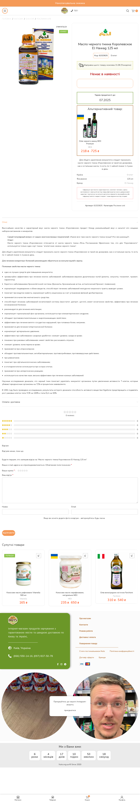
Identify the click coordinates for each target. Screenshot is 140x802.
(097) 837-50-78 (43, 656)
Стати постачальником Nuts (92, 651)
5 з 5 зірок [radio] (27, 471)
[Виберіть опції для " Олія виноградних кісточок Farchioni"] (132, 555)
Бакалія (30, 19)
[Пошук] (127, 10)
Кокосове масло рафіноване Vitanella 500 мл (23, 594)
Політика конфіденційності (122, 651)
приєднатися (70, 710)
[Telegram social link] (65, 664)
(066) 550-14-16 (23, 656)
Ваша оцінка (8, 470)
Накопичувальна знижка (70, 3)
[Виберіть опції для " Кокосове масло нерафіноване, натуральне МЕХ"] (85, 555)
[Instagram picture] (35, 706)
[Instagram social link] (61, 664)
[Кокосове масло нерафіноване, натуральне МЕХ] (70, 571)
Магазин (18, 19)
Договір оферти (86, 657)
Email (73, 506)
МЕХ (90, 147)
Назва (5, 506)
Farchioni (116, 596)
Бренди (102, 657)
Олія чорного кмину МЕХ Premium (90, 142)
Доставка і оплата (87, 637)
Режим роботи (86, 631)
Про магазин (85, 618)
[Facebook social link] (57, 664)
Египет (130, 174)
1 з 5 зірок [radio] (19, 471)
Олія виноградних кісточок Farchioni (116, 592)
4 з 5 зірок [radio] (25, 471)
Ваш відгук (7, 475)
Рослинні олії (44, 19)
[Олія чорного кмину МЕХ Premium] (90, 125)
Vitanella (23, 599)
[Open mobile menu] (5, 10)
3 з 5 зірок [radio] (23, 471)
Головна (6, 19)
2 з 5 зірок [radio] (21, 471)
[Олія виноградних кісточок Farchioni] (117, 571)
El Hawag (129, 183)
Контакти (83, 625)
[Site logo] (64, 10)
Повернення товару (88, 643)
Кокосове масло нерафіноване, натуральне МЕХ (70, 594)
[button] (38, 555)
